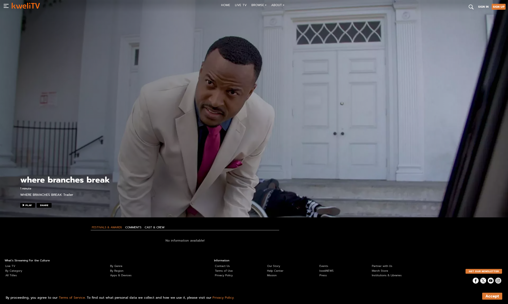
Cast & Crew (155, 227)
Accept (492, 296)
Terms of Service (72, 297)
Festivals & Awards (107, 227)
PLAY (28, 205)
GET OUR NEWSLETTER (484, 271)
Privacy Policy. (223, 297)
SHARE (44, 205)
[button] (259, 6)
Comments (133, 227)
